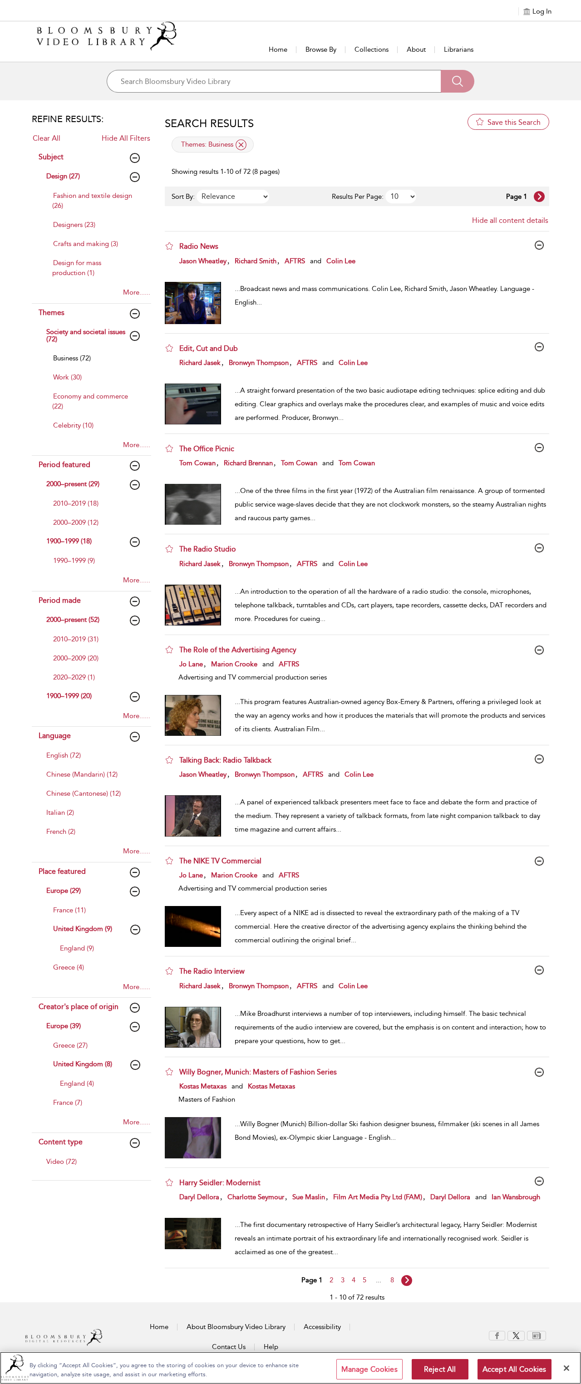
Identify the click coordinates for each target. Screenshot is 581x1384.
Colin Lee (340, 261)
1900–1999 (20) (69, 696)
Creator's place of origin (78, 1006)
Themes (51, 312)
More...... (136, 292)
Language (55, 735)
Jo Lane (191, 664)
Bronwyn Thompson (259, 363)
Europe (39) (63, 1026)
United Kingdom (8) (82, 1064)
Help (271, 1347)
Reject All (440, 1369)
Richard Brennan (248, 463)
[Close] (566, 1368)
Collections (372, 49)
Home (278, 49)
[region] (290, 1368)
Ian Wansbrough (516, 1197)
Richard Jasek (200, 363)
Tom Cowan (197, 463)
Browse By (320, 49)
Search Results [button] (209, 123)
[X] (516, 1335)
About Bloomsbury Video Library (236, 1327)
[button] (169, 246)
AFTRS (295, 261)
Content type (61, 1142)
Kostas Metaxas (202, 1086)
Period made (60, 600)
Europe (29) (63, 891)
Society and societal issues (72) (85, 336)
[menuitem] (94, 205)
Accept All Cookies (515, 1369)
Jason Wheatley (202, 261)
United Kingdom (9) (82, 929)
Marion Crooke (234, 664)
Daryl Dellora (199, 1197)
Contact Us (229, 1347)
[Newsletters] (536, 1335)
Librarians (458, 49)
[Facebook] (497, 1335)
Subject (51, 157)
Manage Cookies (369, 1369)
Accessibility (322, 1327)
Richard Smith (255, 261)
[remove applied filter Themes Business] (241, 144)
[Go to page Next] (406, 1280)
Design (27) (63, 176)
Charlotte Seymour (255, 1197)
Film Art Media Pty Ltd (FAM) (377, 1197)
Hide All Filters (126, 138)
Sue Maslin (308, 1197)
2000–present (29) (72, 484)
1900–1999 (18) (69, 541)
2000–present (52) (72, 620)
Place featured (62, 871)
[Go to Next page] (539, 196)
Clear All (46, 138)
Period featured (64, 464)
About (416, 49)
